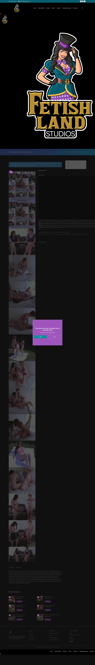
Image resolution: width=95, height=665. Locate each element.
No (54, 336)
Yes (40, 336)
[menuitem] (35, 8)
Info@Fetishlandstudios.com (25, 1)
